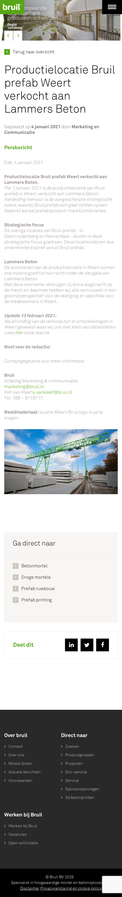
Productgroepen (79, 755)
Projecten (74, 763)
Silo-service (76, 772)
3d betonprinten (79, 797)
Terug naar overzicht (33, 51)
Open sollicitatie (23, 843)
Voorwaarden (20, 780)
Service (72, 780)
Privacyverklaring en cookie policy (71, 888)
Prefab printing (36, 600)
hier (19, 332)
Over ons (16, 755)
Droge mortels (36, 577)
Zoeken (72, 746)
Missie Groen (20, 763)
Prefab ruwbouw (38, 588)
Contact (16, 746)
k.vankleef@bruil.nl (52, 392)
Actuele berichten (25, 772)
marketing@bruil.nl (24, 386)
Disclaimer (29, 888)
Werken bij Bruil (23, 826)
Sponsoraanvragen (82, 789)
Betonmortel (34, 565)
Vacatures (18, 834)
